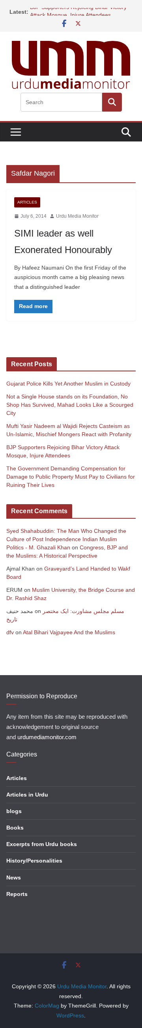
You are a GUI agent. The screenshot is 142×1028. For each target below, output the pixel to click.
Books (15, 827)
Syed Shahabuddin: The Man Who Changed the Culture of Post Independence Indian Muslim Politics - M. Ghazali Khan (66, 539)
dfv (10, 632)
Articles (27, 202)
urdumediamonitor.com (47, 737)
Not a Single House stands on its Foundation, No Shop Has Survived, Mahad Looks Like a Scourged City (69, 404)
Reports (17, 894)
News (13, 877)
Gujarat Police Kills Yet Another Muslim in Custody (68, 383)
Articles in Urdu (27, 794)
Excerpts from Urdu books (41, 844)
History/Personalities (34, 860)
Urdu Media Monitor (77, 216)
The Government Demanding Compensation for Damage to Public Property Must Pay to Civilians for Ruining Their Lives (70, 476)
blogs (14, 811)
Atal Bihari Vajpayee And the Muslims (69, 632)
